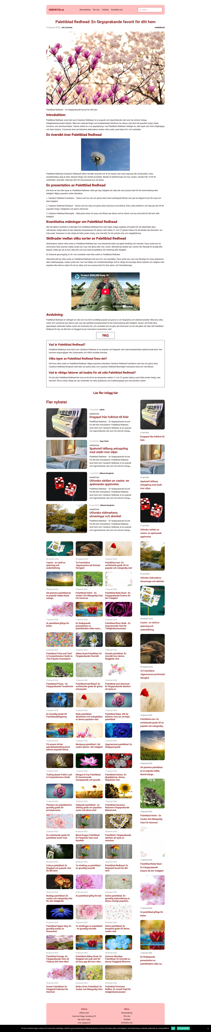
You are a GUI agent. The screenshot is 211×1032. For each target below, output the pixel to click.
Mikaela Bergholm (107, 473)
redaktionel (160, 27)
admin (102, 410)
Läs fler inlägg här (105, 393)
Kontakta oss (116, 10)
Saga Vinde (104, 441)
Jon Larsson (66, 27)
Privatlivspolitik (183, 1028)
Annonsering (84, 10)
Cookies (105, 10)
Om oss (96, 10)
